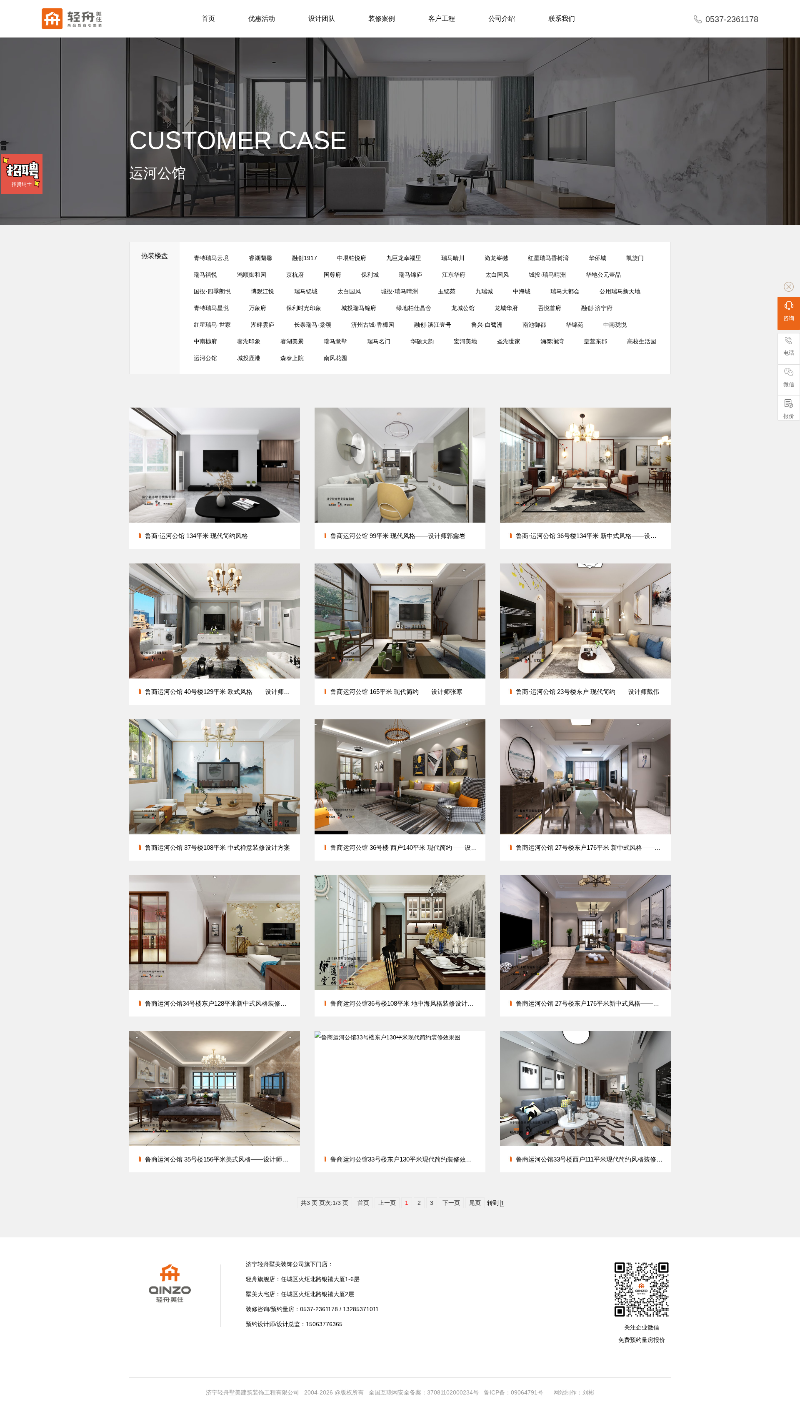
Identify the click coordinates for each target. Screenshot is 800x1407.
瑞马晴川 (453, 258)
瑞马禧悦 (205, 274)
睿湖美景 (292, 341)
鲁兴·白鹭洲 (486, 324)
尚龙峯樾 (496, 258)
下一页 (451, 1202)
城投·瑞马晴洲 (547, 274)
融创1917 (304, 258)
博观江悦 (262, 291)
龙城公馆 (463, 308)
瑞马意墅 (335, 341)
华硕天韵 (422, 341)
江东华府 (453, 274)
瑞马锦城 (306, 291)
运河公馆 (205, 358)
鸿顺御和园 (251, 274)
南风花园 (335, 358)
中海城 (521, 291)
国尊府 (332, 274)
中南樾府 (205, 341)
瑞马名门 (378, 341)
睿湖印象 (248, 341)
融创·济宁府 (596, 308)
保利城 (370, 274)
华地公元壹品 (603, 274)
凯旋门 (635, 258)
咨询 (788, 318)
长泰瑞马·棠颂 (312, 324)
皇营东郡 (595, 341)
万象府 (257, 308)
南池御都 (534, 324)
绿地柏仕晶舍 (413, 308)
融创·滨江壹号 (432, 324)
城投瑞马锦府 (358, 308)
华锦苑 (574, 324)
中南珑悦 (615, 324)
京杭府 (295, 274)
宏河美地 (465, 341)
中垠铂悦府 (351, 258)
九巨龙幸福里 (403, 258)
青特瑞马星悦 (211, 308)
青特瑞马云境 (211, 258)
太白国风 (497, 274)
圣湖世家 (508, 341)
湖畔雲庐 (262, 324)
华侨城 (597, 258)
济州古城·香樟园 (372, 324)
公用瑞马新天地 (620, 291)
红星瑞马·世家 (212, 324)
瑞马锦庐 (410, 274)
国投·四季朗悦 (212, 291)
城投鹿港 (248, 358)
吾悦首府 (549, 308)
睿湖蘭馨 (260, 258)
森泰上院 (292, 358)
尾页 (475, 1202)
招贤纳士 (22, 184)
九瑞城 (484, 291)
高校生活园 (641, 341)
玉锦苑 (446, 291)
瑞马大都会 (565, 291)
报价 (788, 416)
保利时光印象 (303, 308)
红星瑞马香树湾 (548, 258)
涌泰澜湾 (552, 341)
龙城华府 (506, 308)
